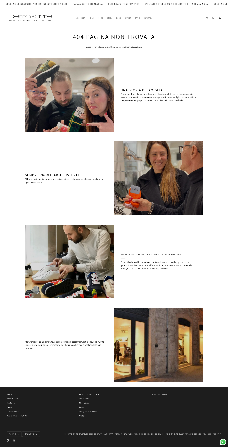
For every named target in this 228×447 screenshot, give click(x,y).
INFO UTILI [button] (11, 394)
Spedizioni (11, 403)
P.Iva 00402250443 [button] (159, 394)
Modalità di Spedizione (132, 434)
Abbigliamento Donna (88, 411)
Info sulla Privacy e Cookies (187, 434)
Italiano (12, 434)
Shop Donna (84, 398)
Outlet (81, 415)
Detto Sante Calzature (77, 434)
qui (117, 47)
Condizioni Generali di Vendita (158, 434)
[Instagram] (14, 440)
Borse (81, 407)
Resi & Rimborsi (13, 398)
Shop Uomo (84, 403)
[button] (80, 18)
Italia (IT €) (30, 434)
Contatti (10, 407)
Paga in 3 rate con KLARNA (17, 415)
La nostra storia (13, 411)
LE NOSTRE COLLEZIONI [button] (89, 394)
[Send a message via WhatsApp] (223, 442)
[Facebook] (8, 440)
